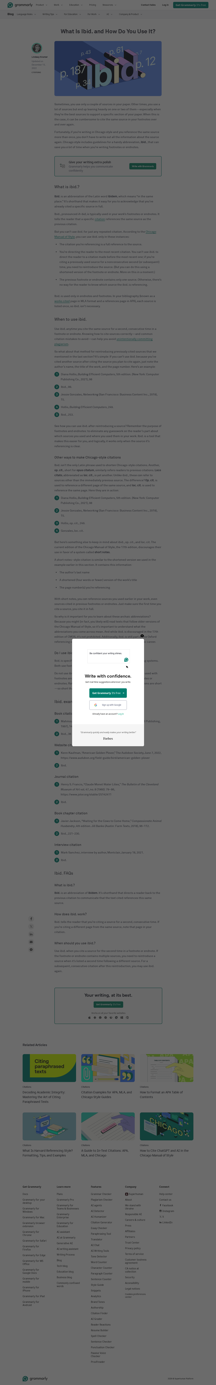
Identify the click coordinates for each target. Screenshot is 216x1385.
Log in (121, 714)
